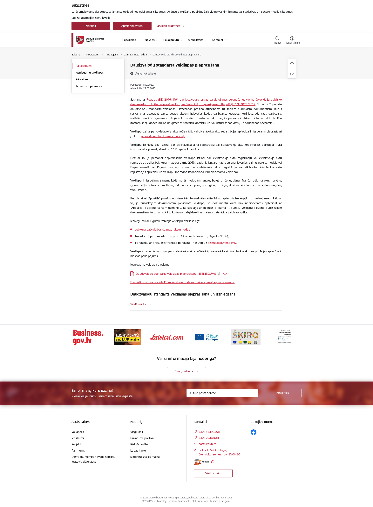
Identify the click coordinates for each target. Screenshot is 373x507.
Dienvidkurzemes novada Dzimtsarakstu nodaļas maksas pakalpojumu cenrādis (182, 282)
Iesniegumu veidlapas (90, 72)
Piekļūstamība (139, 444)
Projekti (76, 444)
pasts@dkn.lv (207, 444)
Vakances (77, 432)
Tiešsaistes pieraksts (89, 86)
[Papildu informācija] (225, 273)
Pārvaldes (82, 79)
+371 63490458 (209, 432)
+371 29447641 (209, 438)
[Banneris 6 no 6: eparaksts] (284, 337)
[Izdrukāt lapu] (292, 64)
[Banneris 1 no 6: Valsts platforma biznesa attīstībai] (88, 337)
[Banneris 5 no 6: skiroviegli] (246, 337)
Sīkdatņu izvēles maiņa (145, 457)
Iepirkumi (77, 438)
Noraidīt (91, 26)
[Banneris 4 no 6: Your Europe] (206, 337)
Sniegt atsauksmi (186, 371)
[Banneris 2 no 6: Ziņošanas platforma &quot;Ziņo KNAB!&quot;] (127, 337)
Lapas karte (138, 450)
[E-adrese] (201, 462)
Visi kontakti (213, 473)
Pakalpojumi (84, 66)
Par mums (78, 450)
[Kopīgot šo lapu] (292, 73)
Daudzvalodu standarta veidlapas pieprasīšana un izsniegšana (182, 294)
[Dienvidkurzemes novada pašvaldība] (95, 40)
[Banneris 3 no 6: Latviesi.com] (167, 337)
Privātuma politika (142, 438)
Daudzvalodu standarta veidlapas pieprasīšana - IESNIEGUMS (176, 273)
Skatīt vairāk (138, 304)
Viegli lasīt (136, 432)
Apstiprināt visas (132, 26)
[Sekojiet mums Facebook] (253, 432)
